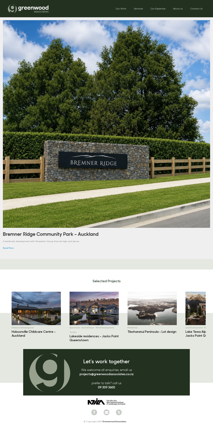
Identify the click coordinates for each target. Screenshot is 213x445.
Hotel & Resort (30, 327)
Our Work (121, 8)
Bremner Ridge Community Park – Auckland (51, 234)
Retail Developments (47, 327)
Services (138, 8)
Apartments (17, 327)
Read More (8, 247)
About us (178, 8)
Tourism (15, 332)
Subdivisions (202, 327)
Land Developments (136, 327)
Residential (74, 327)
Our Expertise (158, 8)
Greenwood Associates (114, 421)
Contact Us (196, 8)
